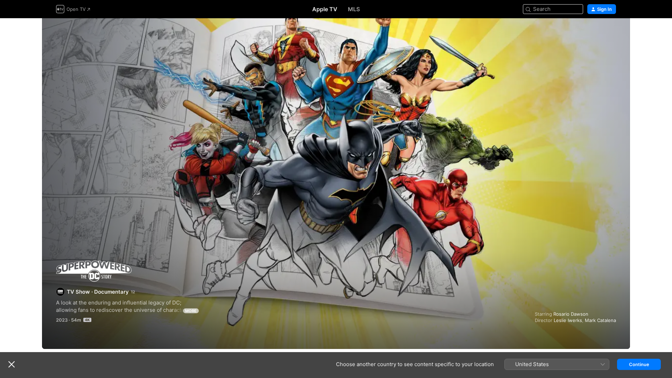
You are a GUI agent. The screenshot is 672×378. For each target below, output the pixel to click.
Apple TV (324, 9)
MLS (354, 9)
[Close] (11, 364)
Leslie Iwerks (568, 320)
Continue (639, 364)
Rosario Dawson (570, 314)
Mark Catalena (600, 320)
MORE (191, 310)
